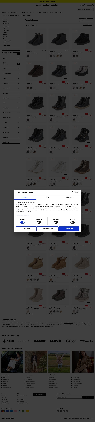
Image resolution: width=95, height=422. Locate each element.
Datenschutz (19, 215)
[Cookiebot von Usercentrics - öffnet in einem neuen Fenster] (72, 192)
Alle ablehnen (26, 228)
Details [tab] (47, 197)
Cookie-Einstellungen (47, 228)
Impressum (27, 215)
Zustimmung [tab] (25, 197)
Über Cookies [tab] (69, 197)
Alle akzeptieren (69, 228)
